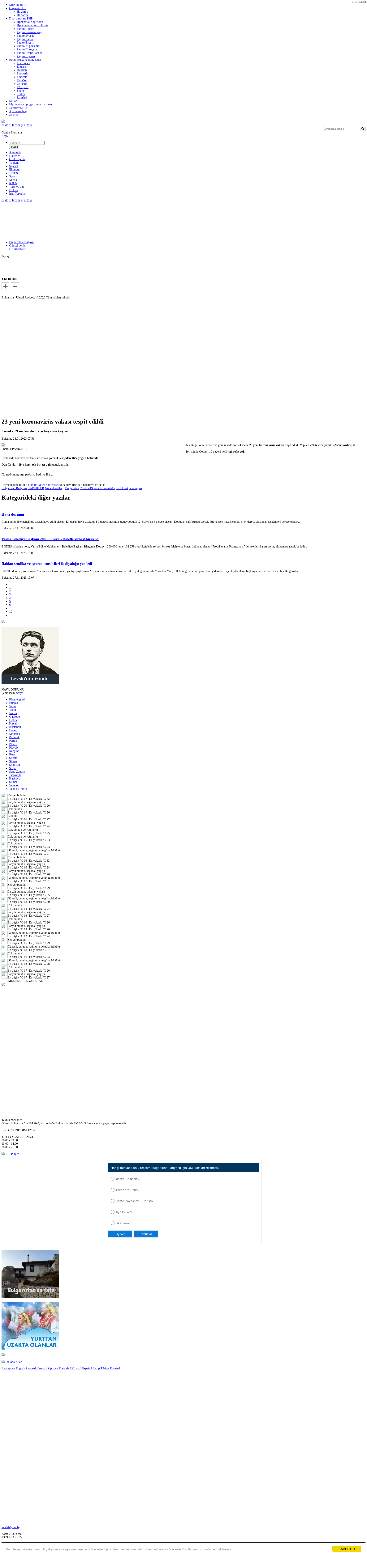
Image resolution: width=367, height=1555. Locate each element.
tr (28, 125)
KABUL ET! (347, 1548)
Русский (22, 73)
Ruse (12, 754)
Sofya (12, 768)
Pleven (13, 744)
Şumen (13, 782)
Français (22, 76)
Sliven (13, 761)
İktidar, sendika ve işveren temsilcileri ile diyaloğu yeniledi (47, 564)
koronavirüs (107, 488)
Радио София (25, 28)
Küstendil (15, 727)
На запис (22, 15)
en (3, 125)
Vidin (12, 709)
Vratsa (13, 713)
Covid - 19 (86, 488)
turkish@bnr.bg (11, 1527)
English (21, 66)
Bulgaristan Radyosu (21, 242)
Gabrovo (14, 716)
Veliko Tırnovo (18, 788)
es (16, 125)
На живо (22, 11)
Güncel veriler (17, 245)
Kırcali (13, 723)
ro (30, 125)
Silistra (13, 757)
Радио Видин (25, 42)
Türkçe (21, 94)
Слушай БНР (17, 8)
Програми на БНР (21, 18)
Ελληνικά (22, 87)
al (25, 125)
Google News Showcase (43, 484)
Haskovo (14, 778)
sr (19, 125)
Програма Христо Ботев (32, 25)
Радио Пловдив (27, 49)
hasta (96, 488)
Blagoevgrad (17, 699)
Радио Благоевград (29, 32)
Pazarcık (14, 737)
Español (22, 80)
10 (10, 611)
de (6, 125)
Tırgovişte (15, 775)
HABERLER (17, 249)
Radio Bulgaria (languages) (25, 59)
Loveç (13, 730)
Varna (12, 706)
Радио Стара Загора (29, 52)
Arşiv (5, 135)
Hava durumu (13, 514)
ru (10, 125)
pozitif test (121, 488)
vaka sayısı (135, 488)
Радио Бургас (25, 35)
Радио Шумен (26, 56)
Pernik (13, 740)
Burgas (13, 702)
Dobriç (13, 720)
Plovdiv (14, 747)
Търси (14, 146)
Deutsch (22, 70)
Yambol (14, 785)
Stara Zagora (17, 771)
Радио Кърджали (28, 46)
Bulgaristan (72, 488)
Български (23, 63)
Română (22, 97)
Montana (14, 733)
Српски (22, 83)
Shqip (20, 90)
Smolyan (14, 764)
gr (22, 125)
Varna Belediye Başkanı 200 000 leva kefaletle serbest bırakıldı (50, 539)
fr (13, 125)
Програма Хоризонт (30, 21)
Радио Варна (25, 39)
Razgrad (14, 751)
